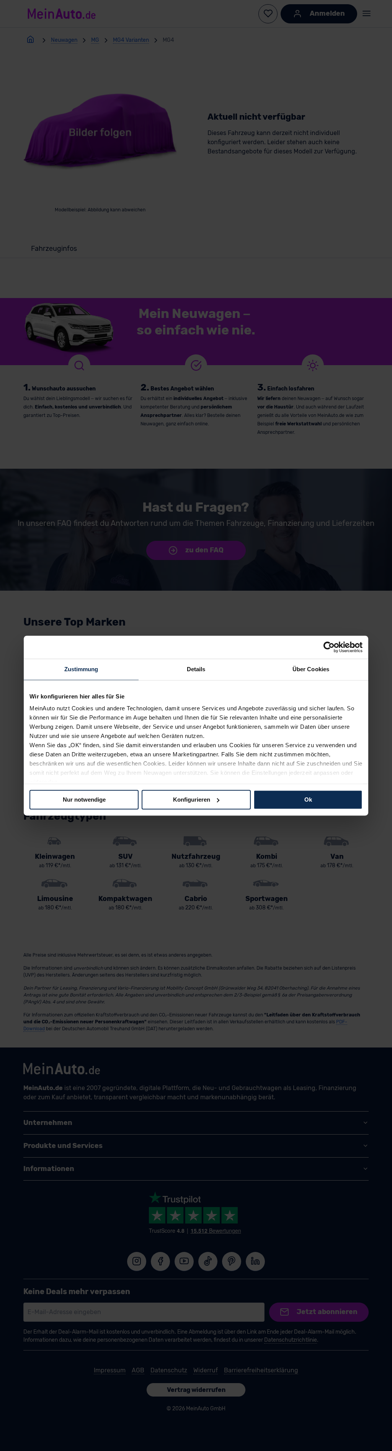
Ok (308, 799)
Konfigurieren (191, 799)
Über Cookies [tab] (310, 669)
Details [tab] (196, 669)
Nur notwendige (84, 799)
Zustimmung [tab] (81, 669)
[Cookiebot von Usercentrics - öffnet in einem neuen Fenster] (329, 647)
